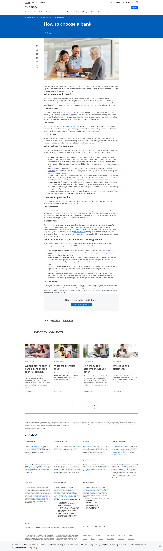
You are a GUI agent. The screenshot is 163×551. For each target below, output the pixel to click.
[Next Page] (94, 406)
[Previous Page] (72, 406)
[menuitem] (115, 2)
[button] (160, 546)
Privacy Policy (31, 547)
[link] (84, 526)
